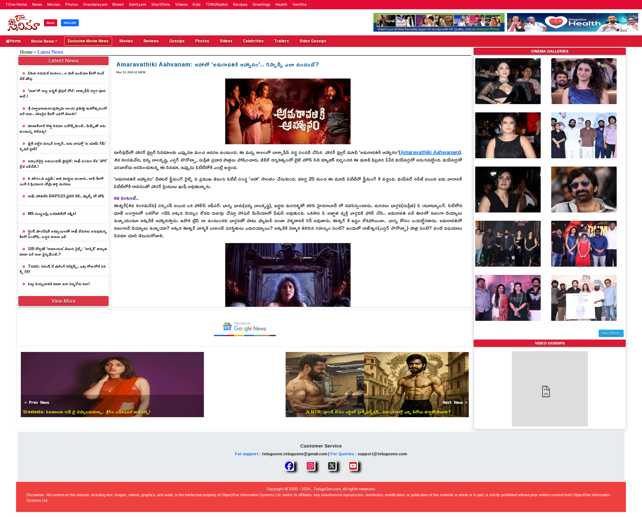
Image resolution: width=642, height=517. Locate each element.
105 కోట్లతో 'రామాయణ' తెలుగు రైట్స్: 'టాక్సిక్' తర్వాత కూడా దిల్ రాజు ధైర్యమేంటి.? (63, 251)
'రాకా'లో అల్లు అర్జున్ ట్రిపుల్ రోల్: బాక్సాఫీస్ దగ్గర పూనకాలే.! (63, 93)
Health (281, 4)
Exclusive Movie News (88, 41)
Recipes (240, 4)
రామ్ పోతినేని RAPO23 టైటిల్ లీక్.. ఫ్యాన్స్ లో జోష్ (66, 196)
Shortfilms (160, 4)
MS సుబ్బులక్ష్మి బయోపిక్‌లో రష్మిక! (52, 213)
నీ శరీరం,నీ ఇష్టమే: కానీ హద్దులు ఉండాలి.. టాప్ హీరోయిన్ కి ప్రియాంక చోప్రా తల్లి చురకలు (62, 181)
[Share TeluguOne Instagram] (310, 466)
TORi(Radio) (217, 4)
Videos (181, 4)
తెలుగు (50, 22)
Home (15, 41)
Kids (197, 4)
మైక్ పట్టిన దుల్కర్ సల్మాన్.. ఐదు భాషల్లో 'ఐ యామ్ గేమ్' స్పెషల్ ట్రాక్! (63, 146)
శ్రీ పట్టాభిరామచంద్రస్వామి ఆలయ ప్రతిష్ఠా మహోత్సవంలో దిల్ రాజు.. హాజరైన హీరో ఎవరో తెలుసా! (63, 110)
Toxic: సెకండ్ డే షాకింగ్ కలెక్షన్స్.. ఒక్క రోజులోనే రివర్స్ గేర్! (63, 268)
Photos (71, 4)
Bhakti (118, 4)
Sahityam (137, 4)
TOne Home (16, 4)
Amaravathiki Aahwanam (429, 152)
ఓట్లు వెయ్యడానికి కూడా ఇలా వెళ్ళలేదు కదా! (59, 283)
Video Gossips (312, 41)
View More (63, 301)
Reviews (151, 41)
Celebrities (253, 41)
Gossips (177, 41)
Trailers (281, 41)
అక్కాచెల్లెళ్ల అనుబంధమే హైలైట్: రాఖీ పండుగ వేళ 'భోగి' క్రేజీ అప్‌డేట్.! (63, 163)
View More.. (611, 333)
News (37, 4)
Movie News (42, 41)
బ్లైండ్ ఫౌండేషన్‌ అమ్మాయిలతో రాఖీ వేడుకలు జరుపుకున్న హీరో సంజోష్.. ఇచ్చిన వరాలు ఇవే (63, 233)
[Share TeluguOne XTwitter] (332, 466)
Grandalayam (95, 4)
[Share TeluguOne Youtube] (353, 466)
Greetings (261, 4)
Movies (53, 4)
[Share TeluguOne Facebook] (289, 466)
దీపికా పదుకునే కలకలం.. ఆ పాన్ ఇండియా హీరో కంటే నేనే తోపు (62, 75)
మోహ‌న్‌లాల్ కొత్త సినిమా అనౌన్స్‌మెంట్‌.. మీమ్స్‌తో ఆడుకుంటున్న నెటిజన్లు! (63, 128)
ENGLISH (70, 22)
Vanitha (299, 4)
